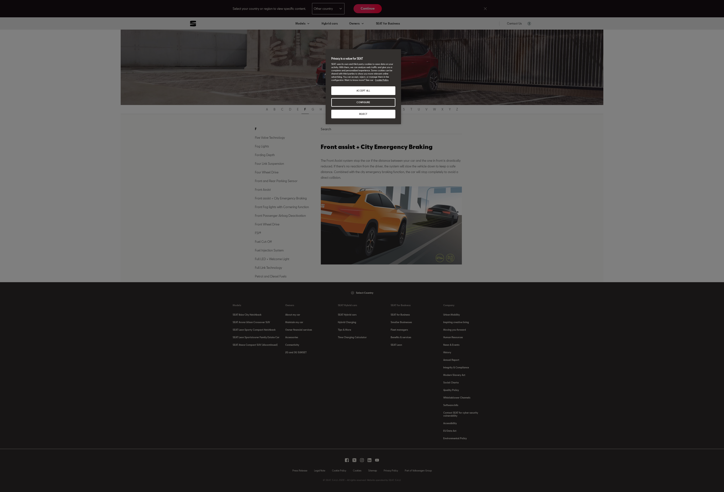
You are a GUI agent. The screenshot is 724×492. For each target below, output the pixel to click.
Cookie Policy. (382, 80)
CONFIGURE (363, 102)
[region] (363, 86)
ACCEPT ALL (363, 90)
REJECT (363, 114)
